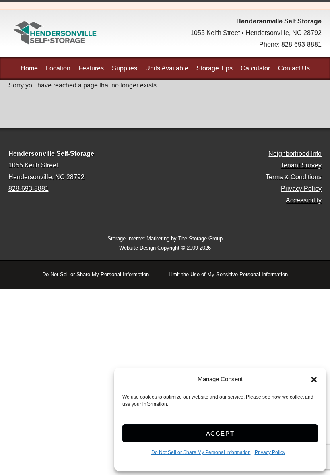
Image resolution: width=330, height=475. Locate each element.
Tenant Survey (301, 165)
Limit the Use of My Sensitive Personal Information (228, 274)
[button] (314, 380)
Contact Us (294, 68)
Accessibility (304, 200)
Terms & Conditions (294, 176)
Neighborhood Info (295, 153)
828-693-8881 (301, 44)
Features (91, 68)
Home (29, 68)
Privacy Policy (270, 452)
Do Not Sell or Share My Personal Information (201, 452)
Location (58, 68)
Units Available (166, 68)
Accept (220, 433)
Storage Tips (214, 68)
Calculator (255, 68)
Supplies (124, 68)
